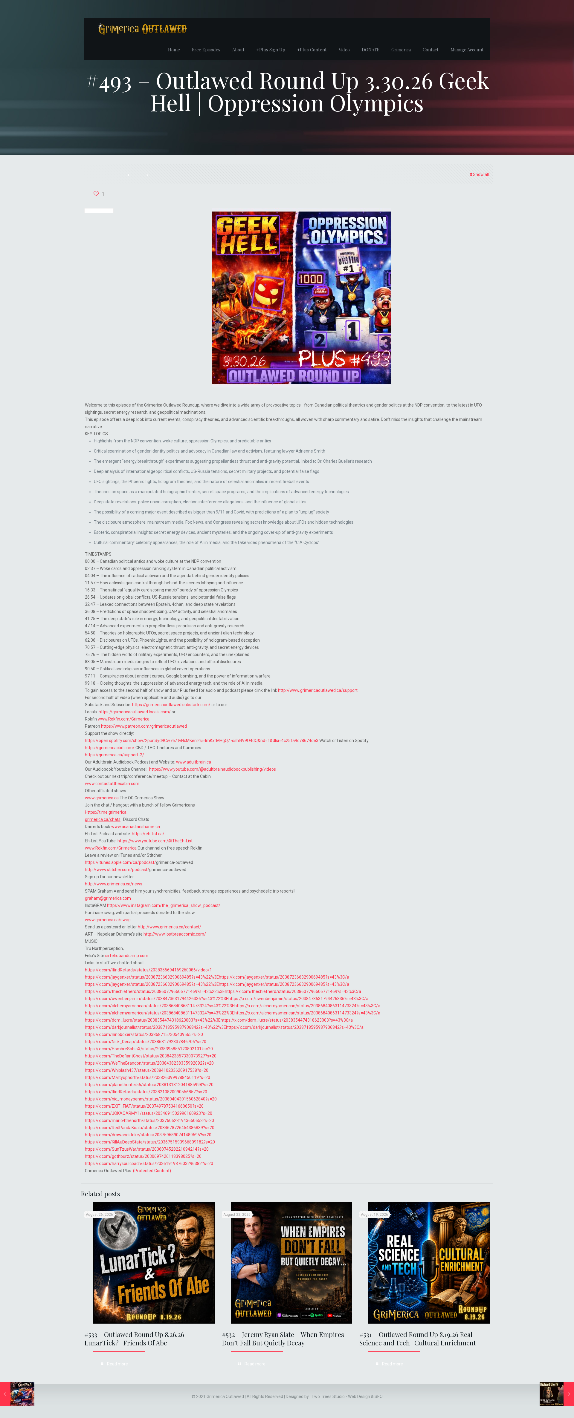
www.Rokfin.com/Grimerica (123, 719)
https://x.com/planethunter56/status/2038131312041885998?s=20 (149, 1084)
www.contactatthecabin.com (112, 783)
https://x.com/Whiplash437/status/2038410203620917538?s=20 (146, 1070)
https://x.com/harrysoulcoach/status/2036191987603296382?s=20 (149, 1163)
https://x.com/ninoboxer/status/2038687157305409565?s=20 (144, 1034)
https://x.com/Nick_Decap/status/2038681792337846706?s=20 (145, 1041)
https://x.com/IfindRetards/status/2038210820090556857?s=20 (146, 1091)
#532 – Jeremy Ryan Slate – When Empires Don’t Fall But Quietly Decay (283, 1338)
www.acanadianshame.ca (135, 826)
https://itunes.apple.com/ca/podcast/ (120, 862)
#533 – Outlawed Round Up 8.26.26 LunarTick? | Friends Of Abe (134, 1338)
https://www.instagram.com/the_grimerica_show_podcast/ (163, 905)
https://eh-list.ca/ (148, 833)
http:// (284, 690)
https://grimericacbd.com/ (110, 747)
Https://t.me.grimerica (105, 812)
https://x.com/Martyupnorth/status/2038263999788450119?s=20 (147, 1077)
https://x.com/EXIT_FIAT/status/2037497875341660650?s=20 (144, 1106)
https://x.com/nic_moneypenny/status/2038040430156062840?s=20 (151, 1099)
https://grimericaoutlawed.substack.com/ (171, 704)
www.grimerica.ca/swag (108, 919)
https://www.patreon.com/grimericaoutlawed (144, 726)
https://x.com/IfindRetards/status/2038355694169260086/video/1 (148, 970)
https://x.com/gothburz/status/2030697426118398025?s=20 (143, 1156)
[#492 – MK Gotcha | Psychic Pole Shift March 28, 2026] (17, 1394)
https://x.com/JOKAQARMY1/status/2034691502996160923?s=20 (148, 1113)
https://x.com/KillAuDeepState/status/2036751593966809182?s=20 (150, 1142)
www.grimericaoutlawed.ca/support (324, 690)
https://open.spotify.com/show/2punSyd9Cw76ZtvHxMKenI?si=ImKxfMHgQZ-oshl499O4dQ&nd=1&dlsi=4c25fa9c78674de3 (201, 740)
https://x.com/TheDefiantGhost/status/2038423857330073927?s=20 (150, 1056)
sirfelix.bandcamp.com (126, 955)
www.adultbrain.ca (193, 762)
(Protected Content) (152, 1170)
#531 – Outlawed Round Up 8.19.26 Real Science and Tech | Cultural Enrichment (417, 1338)
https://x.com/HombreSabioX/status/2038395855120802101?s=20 (149, 1048)
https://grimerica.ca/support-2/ (114, 754)
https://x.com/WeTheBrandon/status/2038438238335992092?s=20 (149, 1063)
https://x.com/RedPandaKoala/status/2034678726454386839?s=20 (149, 1127)
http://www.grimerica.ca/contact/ (169, 927)
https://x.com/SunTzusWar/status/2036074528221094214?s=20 (147, 1149)
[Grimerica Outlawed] (141, 28)
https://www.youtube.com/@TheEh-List (155, 840)
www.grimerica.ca (102, 797)
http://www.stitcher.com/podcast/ (117, 869)
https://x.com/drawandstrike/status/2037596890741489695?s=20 (148, 1134)
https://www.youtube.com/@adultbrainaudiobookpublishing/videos (212, 769)
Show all (481, 174)
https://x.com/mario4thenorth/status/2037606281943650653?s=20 (149, 1120)
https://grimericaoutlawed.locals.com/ (135, 711)
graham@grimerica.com (108, 898)
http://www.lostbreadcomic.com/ (175, 934)
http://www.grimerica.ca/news (113, 884)
